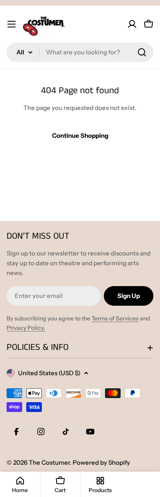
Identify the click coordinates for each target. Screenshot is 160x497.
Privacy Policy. (26, 327)
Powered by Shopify (101, 462)
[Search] (142, 52)
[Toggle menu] (11, 24)
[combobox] (80, 52)
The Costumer (49, 462)
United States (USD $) (49, 373)
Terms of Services (115, 318)
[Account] (132, 24)
